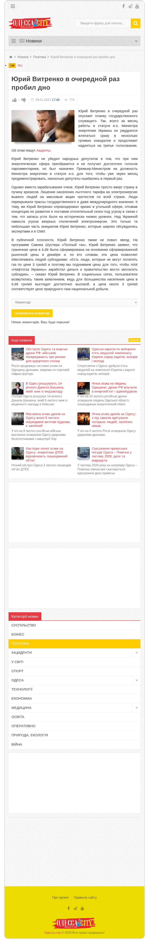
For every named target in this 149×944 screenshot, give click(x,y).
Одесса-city (52, 932)
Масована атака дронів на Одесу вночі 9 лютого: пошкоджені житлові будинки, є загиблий (48, 420)
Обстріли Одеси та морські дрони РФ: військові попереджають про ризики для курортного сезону (47, 355)
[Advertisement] (74, 512)
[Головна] (11, 57)
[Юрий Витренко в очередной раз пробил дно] (42, 126)
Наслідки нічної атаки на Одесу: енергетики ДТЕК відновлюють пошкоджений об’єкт (47, 454)
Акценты (43, 150)
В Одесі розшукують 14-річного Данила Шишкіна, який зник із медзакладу (45, 387)
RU (20, 65)
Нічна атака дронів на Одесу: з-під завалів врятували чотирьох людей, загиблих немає (114, 420)
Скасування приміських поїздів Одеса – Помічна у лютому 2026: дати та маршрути (112, 454)
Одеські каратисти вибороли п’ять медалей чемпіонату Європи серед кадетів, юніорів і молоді (115, 355)
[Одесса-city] (31, 23)
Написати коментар (33, 313)
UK (12, 65)
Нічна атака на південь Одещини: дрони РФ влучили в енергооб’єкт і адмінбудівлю (114, 387)
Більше (134, 340)
